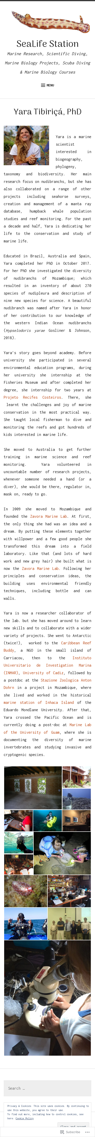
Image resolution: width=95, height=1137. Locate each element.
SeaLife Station (47, 44)
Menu (50, 85)
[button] (33, 788)
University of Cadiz (43, 673)
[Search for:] (47, 1088)
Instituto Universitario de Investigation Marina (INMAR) (47, 665)
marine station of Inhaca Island (39, 702)
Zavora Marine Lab (48, 516)
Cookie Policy (25, 1118)
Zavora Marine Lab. (41, 568)
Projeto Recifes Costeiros (32, 397)
